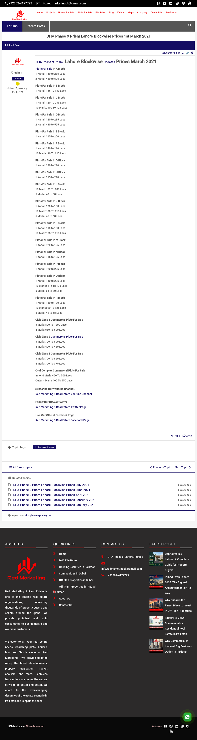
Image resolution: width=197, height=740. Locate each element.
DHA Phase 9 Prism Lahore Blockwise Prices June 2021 (51, 490)
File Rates (100, 12)
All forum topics (22, 467)
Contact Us (156, 12)
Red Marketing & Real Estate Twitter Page (61, 407)
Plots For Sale (85, 12)
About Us (64, 598)
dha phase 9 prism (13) (38, 515)
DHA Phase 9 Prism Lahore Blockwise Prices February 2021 (54, 500)
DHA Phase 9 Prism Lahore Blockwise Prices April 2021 (51, 495)
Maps (131, 12)
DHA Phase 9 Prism (49, 62)
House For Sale (66, 12)
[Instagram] (177, 3)
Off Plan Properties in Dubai (76, 580)
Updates (109, 62)
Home (40, 12)
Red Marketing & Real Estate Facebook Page (62, 420)
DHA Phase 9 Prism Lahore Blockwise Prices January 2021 (54, 505)
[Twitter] (164, 3)
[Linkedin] (171, 3)
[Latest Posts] (156, 558)
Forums (12, 26)
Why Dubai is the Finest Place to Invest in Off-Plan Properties (178, 605)
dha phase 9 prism (46, 447)
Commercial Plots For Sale (67, 336)
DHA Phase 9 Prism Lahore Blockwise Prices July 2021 (51, 485)
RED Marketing (16, 726)
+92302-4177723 (118, 575)
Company (142, 12)
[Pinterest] (183, 3)
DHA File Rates (68, 560)
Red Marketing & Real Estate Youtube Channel (63, 394)
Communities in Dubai (72, 573)
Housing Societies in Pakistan (77, 567)
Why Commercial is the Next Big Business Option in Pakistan (178, 646)
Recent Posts (36, 26)
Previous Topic (161, 467)
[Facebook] (158, 3)
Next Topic (182, 467)
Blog (111, 12)
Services (170, 12)
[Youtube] (190, 3)
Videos (120, 12)
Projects (50, 12)
